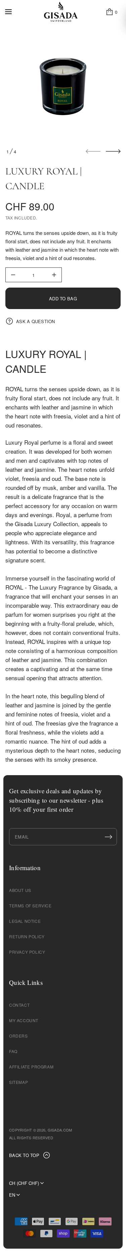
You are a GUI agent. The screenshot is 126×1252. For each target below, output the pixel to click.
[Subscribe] (108, 837)
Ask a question (35, 321)
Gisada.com (60, 1130)
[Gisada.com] (61, 12)
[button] (111, 11)
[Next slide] (113, 151)
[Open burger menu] (8, 11)
